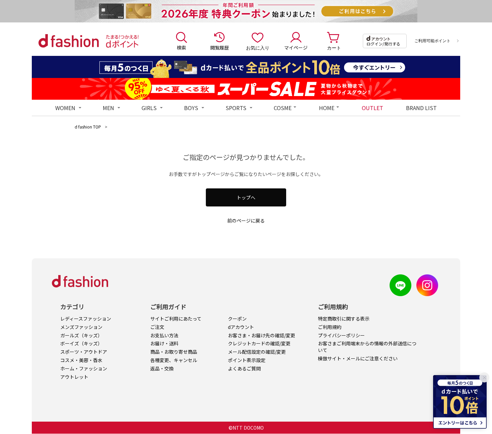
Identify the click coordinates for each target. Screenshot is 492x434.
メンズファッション (81, 327)
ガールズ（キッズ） (81, 335)
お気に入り (257, 47)
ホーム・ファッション (83, 368)
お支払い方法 (164, 335)
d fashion (68, 41)
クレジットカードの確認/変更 (259, 343)
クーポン (237, 318)
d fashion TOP (88, 126)
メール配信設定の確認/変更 (257, 351)
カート (334, 47)
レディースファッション (85, 318)
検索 (181, 47)
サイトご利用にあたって (175, 318)
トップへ (246, 197)
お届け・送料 (164, 343)
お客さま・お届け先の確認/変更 (261, 335)
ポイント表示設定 (246, 360)
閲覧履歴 (219, 47)
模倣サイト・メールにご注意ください (358, 358)
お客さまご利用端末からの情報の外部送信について (367, 346)
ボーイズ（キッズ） (81, 343)
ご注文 (157, 327)
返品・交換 (162, 368)
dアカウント (241, 327)
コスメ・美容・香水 (81, 360)
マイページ (296, 47)
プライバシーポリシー (341, 335)
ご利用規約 (329, 327)
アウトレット (74, 376)
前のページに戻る (246, 220)
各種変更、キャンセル (173, 360)
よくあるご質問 (244, 368)
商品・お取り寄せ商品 (173, 351)
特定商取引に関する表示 (344, 318)
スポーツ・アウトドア (83, 351)
